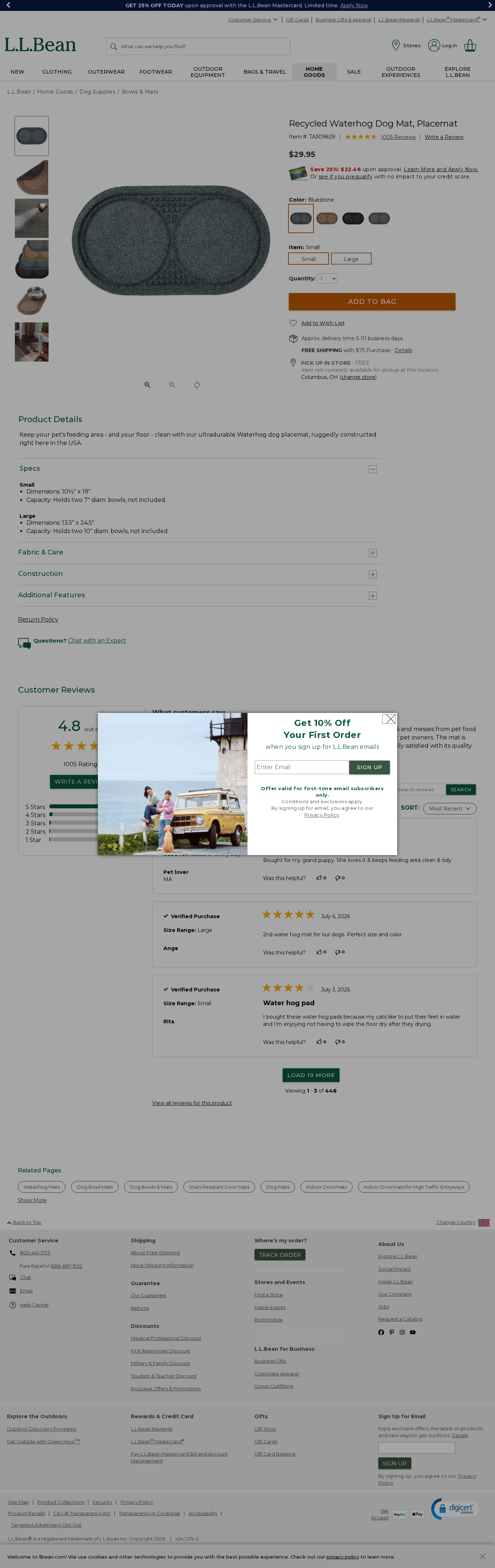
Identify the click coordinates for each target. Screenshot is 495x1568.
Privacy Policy (321, 815)
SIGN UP (369, 767)
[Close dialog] (389, 718)
